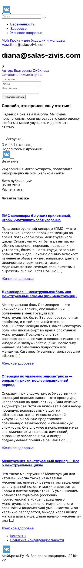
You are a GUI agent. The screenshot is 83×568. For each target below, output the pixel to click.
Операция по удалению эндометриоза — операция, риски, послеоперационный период (37, 380)
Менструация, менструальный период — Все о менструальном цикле (40, 463)
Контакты (18, 536)
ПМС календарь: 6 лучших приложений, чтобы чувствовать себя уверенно (36, 217)
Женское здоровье (26, 33)
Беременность (22, 24)
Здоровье (18, 28)
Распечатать (12, 189)
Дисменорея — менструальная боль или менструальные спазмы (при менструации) (39, 294)
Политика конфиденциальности (37, 540)
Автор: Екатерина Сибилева (25, 70)
